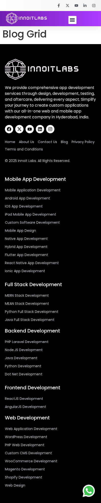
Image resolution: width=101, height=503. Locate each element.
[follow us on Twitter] (68, 5)
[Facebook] (9, 129)
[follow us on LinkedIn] (86, 5)
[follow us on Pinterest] (77, 5)
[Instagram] (50, 129)
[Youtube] (29, 129)
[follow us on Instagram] (94, 5)
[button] (72, 20)
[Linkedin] (40, 129)
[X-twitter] (19, 129)
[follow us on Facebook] (59, 5)
